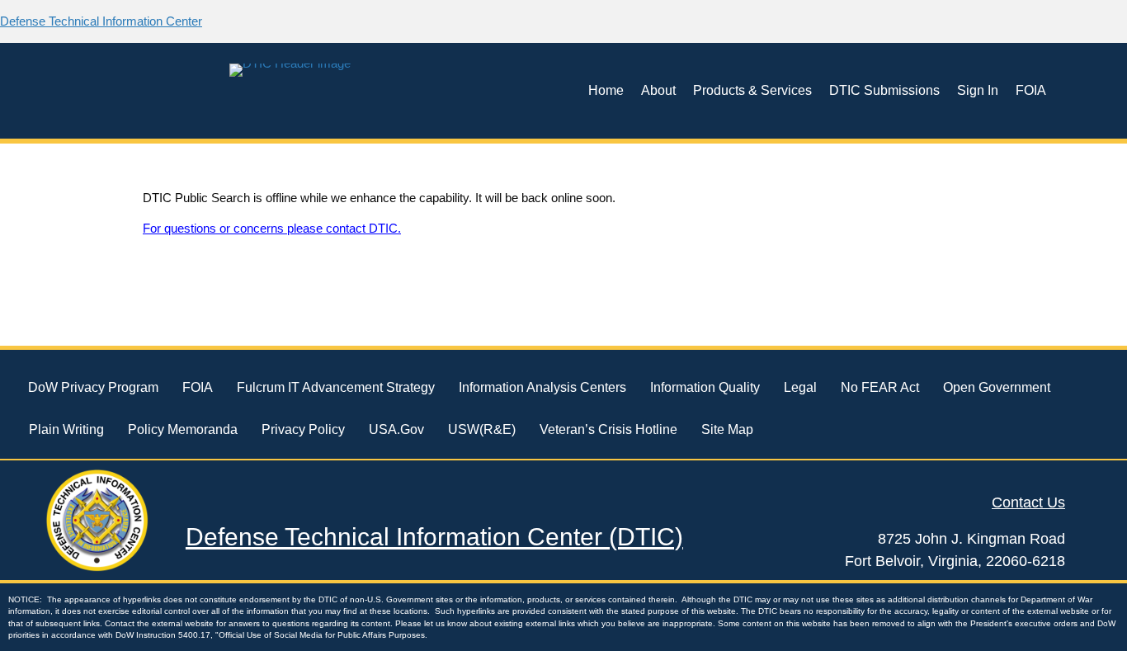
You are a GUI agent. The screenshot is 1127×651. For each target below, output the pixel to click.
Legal (800, 387)
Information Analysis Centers (542, 387)
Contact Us (1028, 502)
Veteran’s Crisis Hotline (608, 429)
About (658, 90)
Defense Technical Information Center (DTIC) (434, 536)
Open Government (996, 387)
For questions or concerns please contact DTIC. (272, 228)
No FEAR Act (880, 387)
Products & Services (752, 90)
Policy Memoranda (183, 429)
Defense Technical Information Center (101, 21)
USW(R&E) (482, 429)
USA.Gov (396, 429)
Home (606, 90)
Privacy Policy (303, 429)
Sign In (977, 90)
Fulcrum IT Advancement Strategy (336, 387)
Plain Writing (66, 429)
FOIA (1031, 90)
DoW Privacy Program (93, 387)
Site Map (727, 429)
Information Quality (705, 387)
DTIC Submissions (884, 90)
